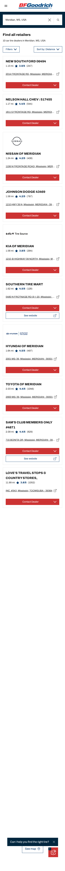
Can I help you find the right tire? (29, 841)
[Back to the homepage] (36, 6)
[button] (49, 20)
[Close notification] (53, 841)
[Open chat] (53, 852)
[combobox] (32, 20)
